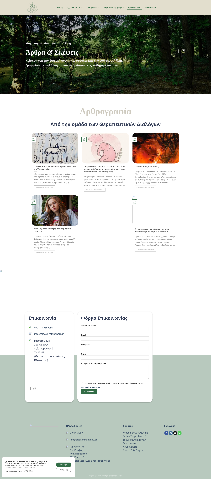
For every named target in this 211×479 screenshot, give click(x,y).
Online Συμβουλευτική (134, 436)
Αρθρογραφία (134, 7)
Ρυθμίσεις (64, 470)
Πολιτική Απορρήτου (90, 387)
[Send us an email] (175, 433)
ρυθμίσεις (28, 471)
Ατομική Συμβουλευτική (135, 432)
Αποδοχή (63, 465)
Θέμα (83, 354)
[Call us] (180, 433)
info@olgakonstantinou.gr (49, 334)
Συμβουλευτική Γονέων (134, 439)
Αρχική (60, 7)
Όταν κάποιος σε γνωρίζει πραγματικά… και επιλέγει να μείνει (55, 167)
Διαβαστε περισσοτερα (44, 187)
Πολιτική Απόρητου (133, 450)
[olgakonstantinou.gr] (38, 7)
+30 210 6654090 (43, 327)
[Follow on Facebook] (178, 52)
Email (83, 335)
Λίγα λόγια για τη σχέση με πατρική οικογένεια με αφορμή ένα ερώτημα (152, 230)
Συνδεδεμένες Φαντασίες (147, 166)
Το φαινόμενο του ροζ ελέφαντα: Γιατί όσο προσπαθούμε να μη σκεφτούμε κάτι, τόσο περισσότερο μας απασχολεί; (104, 169)
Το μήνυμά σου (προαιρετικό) (94, 363)
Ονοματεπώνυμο (88, 325)
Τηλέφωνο (85, 344)
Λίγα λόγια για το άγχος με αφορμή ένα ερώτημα (52, 230)
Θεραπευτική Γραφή (113, 7)
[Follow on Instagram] (183, 52)
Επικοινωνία (150, 7)
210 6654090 (76, 432)
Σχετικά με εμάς (74, 7)
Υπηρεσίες (93, 7)
